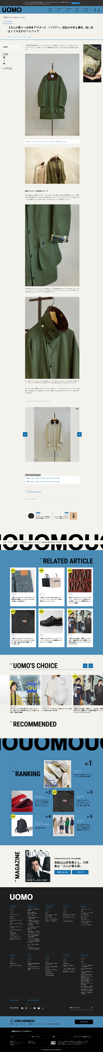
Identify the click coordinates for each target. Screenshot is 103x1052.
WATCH (77, 8)
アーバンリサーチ (23, 37)
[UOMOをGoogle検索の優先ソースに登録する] (7, 68)
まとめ (14, 636)
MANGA (86, 8)
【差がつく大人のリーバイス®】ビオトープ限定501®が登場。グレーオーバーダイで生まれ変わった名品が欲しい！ (23, 599)
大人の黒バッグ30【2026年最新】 (42, 825)
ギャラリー (76, 772)
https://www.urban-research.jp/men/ (34, 491)
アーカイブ (9, 21)
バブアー (30, 37)
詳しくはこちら (75, 3)
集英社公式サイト (13, 1041)
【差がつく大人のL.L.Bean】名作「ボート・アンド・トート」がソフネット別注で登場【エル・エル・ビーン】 (51, 599)
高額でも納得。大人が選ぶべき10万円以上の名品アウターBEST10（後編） (44, 481)
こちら (81, 1044)
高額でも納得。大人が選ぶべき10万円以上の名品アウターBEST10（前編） (44, 478)
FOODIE (77, 10)
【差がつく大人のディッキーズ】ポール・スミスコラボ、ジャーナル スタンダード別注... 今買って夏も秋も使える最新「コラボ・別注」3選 (23, 641)
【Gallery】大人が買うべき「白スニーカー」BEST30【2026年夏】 (82, 775)
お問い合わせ (30, 1041)
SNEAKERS (69, 8)
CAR (58, 10)
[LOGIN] (95, 9)
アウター (10, 37)
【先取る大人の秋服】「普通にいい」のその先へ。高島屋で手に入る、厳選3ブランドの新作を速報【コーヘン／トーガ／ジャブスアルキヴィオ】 (79, 641)
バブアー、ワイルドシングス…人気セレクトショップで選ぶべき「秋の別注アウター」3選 (47, 141)
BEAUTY (50, 10)
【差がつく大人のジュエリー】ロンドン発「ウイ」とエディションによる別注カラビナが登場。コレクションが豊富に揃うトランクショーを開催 (79, 600)
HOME (4, 542)
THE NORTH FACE (40, 828)
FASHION (50, 8)
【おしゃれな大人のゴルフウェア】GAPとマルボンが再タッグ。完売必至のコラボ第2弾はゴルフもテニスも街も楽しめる (83, 827)
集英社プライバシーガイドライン (16, 1042)
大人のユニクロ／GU (40, 798)
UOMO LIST (60, 8)
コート (15, 37)
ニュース (14, 595)
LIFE (67, 10)
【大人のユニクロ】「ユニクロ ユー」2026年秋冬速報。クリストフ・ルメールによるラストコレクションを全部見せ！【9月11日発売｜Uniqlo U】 (42, 803)
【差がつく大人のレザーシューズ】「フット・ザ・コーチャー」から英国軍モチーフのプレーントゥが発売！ (51, 640)
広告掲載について (13, 1044)
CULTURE (86, 10)
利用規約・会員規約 (31, 1042)
